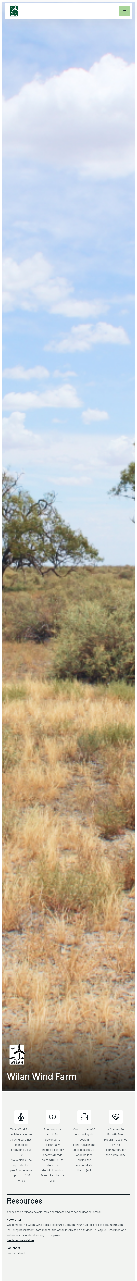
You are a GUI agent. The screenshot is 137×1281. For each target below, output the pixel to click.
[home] (13, 11)
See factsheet (16, 1253)
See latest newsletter (20, 1240)
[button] (124, 11)
